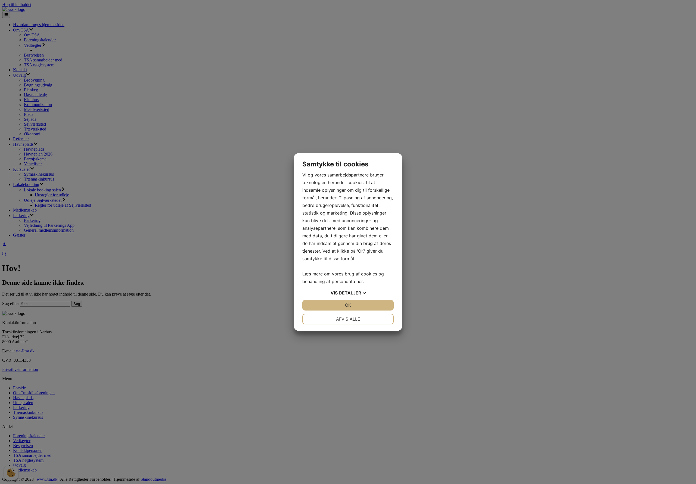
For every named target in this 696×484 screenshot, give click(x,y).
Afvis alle (348, 319)
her (359, 281)
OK (348, 305)
